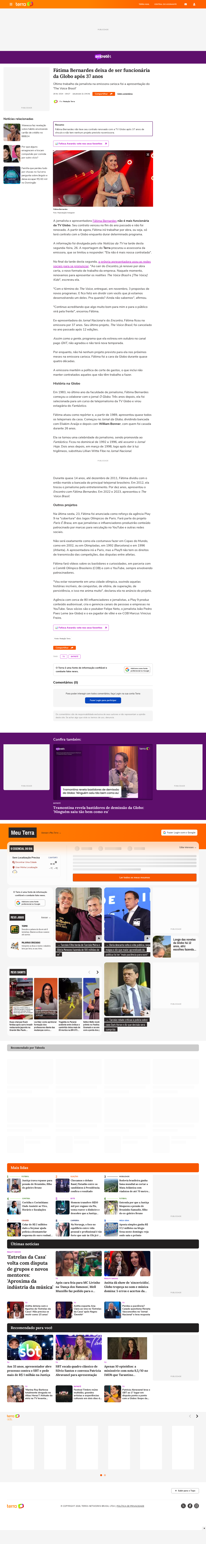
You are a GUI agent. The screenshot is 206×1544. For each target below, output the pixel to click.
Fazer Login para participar (103, 700)
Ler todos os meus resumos (134, 877)
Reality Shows (14, 1252)
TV (64, 656)
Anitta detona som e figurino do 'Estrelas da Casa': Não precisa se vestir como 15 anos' (38, 1310)
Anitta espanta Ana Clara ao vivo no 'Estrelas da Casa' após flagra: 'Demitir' (87, 1310)
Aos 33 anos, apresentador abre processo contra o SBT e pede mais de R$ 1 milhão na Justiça (29, 1370)
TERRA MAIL (144, 4)
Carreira (75, 1220)
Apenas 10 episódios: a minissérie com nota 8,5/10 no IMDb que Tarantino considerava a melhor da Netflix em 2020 (126, 1370)
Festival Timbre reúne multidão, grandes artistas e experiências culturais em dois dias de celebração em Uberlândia (87, 1394)
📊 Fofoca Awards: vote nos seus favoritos (78, 143)
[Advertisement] (176, 1310)
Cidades (25, 1220)
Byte (73, 1198)
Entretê (74, 656)
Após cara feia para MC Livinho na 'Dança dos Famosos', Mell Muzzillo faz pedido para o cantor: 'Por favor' (78, 1287)
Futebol (25, 1176)
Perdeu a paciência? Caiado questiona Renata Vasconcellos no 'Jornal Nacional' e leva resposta (136, 1310)
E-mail (185, 4)
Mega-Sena (124, 1220)
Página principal (24, 4)
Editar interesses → (187, 847)
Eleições (74, 1176)
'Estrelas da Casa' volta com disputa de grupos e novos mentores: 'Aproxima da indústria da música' (30, 1272)
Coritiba (26, 1198)
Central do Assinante (165, 4)
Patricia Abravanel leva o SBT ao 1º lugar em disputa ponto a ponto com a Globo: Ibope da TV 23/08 (136, 1394)
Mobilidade (124, 1176)
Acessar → (46, 917)
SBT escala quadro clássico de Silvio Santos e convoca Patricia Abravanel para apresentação (78, 1370)
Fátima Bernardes (105, 221)
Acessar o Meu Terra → (51, 832)
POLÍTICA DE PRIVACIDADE (130, 1506)
